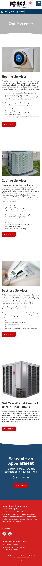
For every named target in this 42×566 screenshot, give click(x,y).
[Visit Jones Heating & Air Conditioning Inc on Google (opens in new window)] (10, 534)
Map (12, 12)
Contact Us (8, 124)
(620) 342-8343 (13, 544)
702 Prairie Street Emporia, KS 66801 (15, 541)
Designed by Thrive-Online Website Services (21, 557)
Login (21, 560)
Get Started (21, 486)
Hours (21, 12)
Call (5, 12)
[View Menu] (38, 3)
